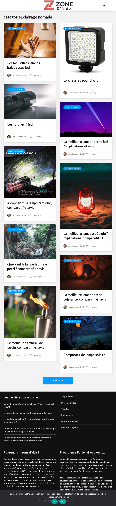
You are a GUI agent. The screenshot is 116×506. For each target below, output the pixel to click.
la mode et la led (69, 421)
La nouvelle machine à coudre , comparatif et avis (28, 413)
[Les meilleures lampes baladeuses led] (30, 40)
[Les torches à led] (30, 101)
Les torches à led (20, 124)
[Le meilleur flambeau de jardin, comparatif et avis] (30, 311)
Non (63, 501)
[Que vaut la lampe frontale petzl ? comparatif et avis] (30, 241)
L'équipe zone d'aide (20, 75)
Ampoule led (67, 396)
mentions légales (69, 427)
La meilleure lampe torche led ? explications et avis (85, 144)
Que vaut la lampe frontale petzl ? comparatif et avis (27, 266)
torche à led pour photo (80, 80)
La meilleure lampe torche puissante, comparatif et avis (84, 297)
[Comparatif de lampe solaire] (86, 332)
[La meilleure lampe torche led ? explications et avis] (86, 119)
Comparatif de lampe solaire (84, 355)
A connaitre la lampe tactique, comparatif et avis (29, 205)
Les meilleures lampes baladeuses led (23, 65)
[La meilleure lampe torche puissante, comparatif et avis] (86, 272)
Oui (54, 501)
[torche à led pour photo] (86, 49)
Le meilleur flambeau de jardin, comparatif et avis (25, 345)
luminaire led (67, 415)
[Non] (112, 498)
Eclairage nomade (16, 28)
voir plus (58, 380)
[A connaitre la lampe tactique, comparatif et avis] (30, 171)
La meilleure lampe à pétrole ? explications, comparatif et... (85, 235)
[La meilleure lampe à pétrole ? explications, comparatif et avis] (86, 195)
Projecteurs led (68, 402)
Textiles (65, 409)
